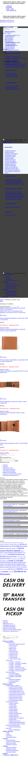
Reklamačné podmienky (9, 472)
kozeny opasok (13, 551)
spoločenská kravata (4, 569)
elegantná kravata (21, 546)
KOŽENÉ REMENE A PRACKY (13, 188)
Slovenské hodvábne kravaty (17, 644)
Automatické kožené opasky (5, 542)
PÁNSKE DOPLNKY (10, 82)
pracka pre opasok (21, 565)
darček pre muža (9, 546)
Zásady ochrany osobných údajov (12, 474)
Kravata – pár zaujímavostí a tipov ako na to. (15, 529)
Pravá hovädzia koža (11, 701)
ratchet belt (22, 567)
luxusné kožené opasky (21, 556)
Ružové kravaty (13, 651)
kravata (11, 554)
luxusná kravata (11, 556)
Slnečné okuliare (10, 283)
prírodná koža (17, 567)
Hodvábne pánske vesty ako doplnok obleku (15, 516)
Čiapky (8, 277)
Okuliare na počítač (11, 288)
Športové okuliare (11, 286)
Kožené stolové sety (14, 721)
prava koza (12, 567)
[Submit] (0, 456)
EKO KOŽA (8, 212)
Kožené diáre (12, 707)
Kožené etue (12, 704)
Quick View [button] (3, 315)
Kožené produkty (8, 142)
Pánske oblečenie (8, 274)
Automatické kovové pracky (16, 693)
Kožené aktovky (13, 709)
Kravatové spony (14, 681)
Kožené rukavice (13, 703)
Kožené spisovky (13, 715)
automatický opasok (4, 544)
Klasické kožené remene (15, 700)
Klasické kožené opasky (15, 687)
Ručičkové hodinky (11, 291)
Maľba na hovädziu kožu (12, 725)
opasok (24, 562)
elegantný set (15, 548)
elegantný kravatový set (5, 548)
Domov (2, 299)
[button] (7, 33)
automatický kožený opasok (17, 542)
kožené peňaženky (18, 552)
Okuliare (5, 282)
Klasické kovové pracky (15, 698)
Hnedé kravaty (13, 657)
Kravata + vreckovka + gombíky (17, 663)
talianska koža (12, 569)
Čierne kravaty (13, 645)
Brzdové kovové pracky (15, 695)
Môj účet (5, 466)
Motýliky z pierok (14, 676)
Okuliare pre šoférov (11, 285)
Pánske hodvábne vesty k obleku (12, 525)
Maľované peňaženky (15, 727)
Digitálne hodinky (11, 292)
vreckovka (11, 571)
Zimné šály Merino (11, 280)
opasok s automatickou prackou (8, 564)
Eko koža (8, 728)
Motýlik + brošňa (14, 664)
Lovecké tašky (13, 706)
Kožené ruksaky (13, 712)
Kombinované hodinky (12, 294)
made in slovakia (16, 561)
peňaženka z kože (4, 565)
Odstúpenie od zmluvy (9, 469)
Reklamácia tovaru (8, 468)
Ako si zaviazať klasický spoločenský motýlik (15, 538)
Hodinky (5, 289)
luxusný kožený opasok (15, 558)
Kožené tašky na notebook (16, 718)
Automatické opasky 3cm (16, 690)
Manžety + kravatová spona (16, 670)
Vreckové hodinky (11, 295)
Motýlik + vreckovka (14, 666)
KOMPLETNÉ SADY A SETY (13, 53)
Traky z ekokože (13, 729)
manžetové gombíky (11, 562)
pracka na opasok (12, 565)
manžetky (2, 562)
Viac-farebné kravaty (15, 659)
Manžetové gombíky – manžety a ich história (15, 534)
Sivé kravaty (12, 647)
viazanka (19, 569)
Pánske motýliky (10, 672)
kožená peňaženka (9, 552)
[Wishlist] (0, 314)
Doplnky (8, 678)
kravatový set (20, 554)
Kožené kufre (12, 719)
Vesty (7, 276)
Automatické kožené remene (17, 694)
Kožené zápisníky (14, 716)
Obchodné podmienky (9, 471)
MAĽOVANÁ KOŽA (10, 203)
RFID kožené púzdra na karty (17, 724)
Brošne (11, 682)
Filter (16, 460)
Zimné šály (9, 279)
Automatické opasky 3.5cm (16, 691)
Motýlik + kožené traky (15, 667)
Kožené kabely (13, 710)
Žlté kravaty (12, 650)
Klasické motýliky (14, 673)
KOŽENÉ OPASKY (10, 176)
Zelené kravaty (13, 654)
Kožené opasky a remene (13, 685)
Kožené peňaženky (14, 713)
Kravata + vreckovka (14, 661)
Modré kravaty (13, 656)
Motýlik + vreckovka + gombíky (17, 669)
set (26, 567)
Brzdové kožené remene (15, 697)
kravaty (3, 556)
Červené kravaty (13, 653)
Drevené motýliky (14, 675)
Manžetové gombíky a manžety (11, 520)
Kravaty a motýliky (8, 27)
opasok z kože (20, 564)
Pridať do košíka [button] (4, 327)
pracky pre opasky (4, 567)
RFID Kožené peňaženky (15, 722)
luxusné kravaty (5, 558)
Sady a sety (9, 660)
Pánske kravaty (10, 642)
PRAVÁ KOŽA (8, 147)
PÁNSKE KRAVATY (10, 31)
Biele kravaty (12, 648)
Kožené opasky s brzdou (15, 688)
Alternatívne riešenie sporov (10, 475)
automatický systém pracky (14, 544)
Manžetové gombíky (14, 679)
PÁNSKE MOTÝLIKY (11, 70)
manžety (20, 562)
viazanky (5, 571)
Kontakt (5, 297)
